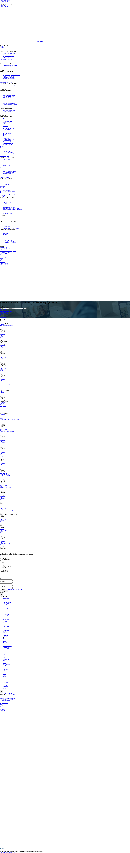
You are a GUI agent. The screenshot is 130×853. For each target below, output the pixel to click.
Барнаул (4, 610)
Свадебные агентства (8, 130)
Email (1, 584)
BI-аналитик (3, 337)
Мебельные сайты (7, 134)
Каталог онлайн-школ (5, 254)
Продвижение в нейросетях (6, 699)
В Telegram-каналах (7, 160)
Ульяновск (5, 678)
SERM (3, 561)
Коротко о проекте (4, 571)
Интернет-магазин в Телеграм (10, 212)
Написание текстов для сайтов (10, 104)
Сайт (1, 578)
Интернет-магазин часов (8, 139)
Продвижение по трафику (9, 56)
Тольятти (5, 672)
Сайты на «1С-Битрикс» (8, 223)
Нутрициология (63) (4, 317)
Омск (4, 650)
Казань (4, 599)
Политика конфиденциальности (7, 852)
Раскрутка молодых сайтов (9, 78)
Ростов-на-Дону (6, 659)
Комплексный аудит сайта (9, 97)
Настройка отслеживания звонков (8, 189)
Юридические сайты (7, 141)
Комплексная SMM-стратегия (9, 171)
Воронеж (5, 616)
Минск (4, 639)
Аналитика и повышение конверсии (8, 701)
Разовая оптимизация (8, 92)
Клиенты (2, 47)
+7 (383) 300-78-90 (4, 1)
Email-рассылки (6, 165)
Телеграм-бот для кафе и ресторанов (11, 208)
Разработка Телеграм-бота (9, 207)
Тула (4, 675)
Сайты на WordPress (7, 224)
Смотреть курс (3, 335)
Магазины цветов (7, 133)
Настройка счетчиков (5, 187)
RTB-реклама (6, 184)
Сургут (4, 670)
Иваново (5, 621)
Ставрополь (5, 669)
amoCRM (5, 232)
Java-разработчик (4, 456)
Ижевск (4, 622)
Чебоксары (5, 685)
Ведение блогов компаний (9, 103)
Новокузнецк (6, 647)
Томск (4, 674)
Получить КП (4, 591)
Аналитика (2, 186)
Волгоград (5, 615)
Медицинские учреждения (9, 217)
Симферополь (6, 666)
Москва (4, 601)
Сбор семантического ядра (9, 94)
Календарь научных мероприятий (8, 251)
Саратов (4, 665)
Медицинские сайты (7, 118)
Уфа (4, 680)
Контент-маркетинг (4, 99)
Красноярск (5, 636)
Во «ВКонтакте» (6, 159)
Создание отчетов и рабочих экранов (8, 194)
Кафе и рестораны (7, 140)
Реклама (2, 146)
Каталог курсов (3, 253)
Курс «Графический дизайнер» (7, 384)
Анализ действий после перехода (7, 191)
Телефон (2, 586)
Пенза (4, 654)
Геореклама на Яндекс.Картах (10, 153)
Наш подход (3, 257)
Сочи (4, 668)
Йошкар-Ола (6, 626)
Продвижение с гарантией (9, 53)
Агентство (2, 255)
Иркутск (5, 624)
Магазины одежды (7, 135)
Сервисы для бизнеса (5, 252)
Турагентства (6, 138)
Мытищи (5, 642)
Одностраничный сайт (8, 202)
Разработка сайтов (4, 703)
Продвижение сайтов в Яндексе (10, 66)
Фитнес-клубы (6, 137)
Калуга (4, 631)
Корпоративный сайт (8, 201)
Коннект (2, 245)
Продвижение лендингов (8, 76)
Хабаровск (5, 682)
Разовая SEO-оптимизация (8, 566)
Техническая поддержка (5, 236)
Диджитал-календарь (5, 247)
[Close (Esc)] (1, 594)
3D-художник (3, 406)
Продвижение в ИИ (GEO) (6, 59)
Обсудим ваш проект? (5, 0)
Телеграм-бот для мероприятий (10, 210)
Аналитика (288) (4, 312)
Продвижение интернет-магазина (10, 73)
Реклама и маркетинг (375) (6, 314)
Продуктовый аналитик (5, 359)
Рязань (4, 660)
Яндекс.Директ (6, 151)
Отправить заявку (13, 1)
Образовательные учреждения (10, 219)
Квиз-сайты (5, 206)
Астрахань (5, 608)
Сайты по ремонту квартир (9, 132)
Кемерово (5, 632)
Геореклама (5, 183)
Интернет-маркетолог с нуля (6, 532)
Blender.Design (3, 370)
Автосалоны (5, 126)
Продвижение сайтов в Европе (10, 86)
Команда (2, 258)
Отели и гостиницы (7, 129)
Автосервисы (6, 127)
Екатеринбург (6, 598)
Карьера (2, 260)
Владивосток (6, 614)
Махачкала (5, 638)
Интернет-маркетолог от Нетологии (8, 499)
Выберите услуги (4, 558)
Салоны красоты (6, 122)
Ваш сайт (2, 592)
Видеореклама (6, 181)
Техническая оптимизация (9, 95)
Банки (4, 123)
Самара (4, 663)
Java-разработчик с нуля (5, 393)
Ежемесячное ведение (8, 173)
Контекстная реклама (5, 147)
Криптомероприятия (5, 248)
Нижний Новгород (7, 602)
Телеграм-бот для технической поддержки (12, 209)
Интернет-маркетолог (5, 475)
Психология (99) (4, 313)
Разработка (2, 195)
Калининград (6, 630)
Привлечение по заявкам (8, 57)
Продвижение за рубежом (6, 82)
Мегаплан (5, 234)
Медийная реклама (4, 177)
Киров (4, 633)
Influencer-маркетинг (7, 174)
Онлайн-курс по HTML (5, 466)
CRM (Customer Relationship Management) (9, 228)
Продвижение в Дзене (8, 111)
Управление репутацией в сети (10, 110)
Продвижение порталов (8, 77)
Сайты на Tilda (6, 226)
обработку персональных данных (15, 589)
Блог (1, 259)
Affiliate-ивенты (3, 249)
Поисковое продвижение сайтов (7, 698)
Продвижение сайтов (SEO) (6, 50)
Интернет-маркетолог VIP (6, 487)
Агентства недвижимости (9, 124)
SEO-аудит (4, 562)
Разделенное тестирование (6, 192)
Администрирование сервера (9, 240)
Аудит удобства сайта (5, 190)
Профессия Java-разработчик (6, 443)
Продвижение (3, 48)
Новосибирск (3, 5)
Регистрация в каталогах (8, 112)
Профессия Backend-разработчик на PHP (9, 419)
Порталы (5, 204)
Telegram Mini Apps (7, 213)
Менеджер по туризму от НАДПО (8, 510)
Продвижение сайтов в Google (10, 65)
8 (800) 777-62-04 (4, 264)
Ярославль (5, 688)
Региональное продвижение (9, 79)
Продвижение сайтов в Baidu (9, 68)
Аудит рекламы (5, 570)
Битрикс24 (5, 233)
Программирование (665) (6, 311)
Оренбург (5, 652)
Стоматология (6, 119)
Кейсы (1, 46)
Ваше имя (2, 581)
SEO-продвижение (6, 559)
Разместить (2, 555)
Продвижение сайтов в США (9, 85)
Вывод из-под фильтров (8, 96)
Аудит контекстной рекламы (9, 152)
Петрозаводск (6, 657)
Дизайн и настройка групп (9, 172)
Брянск (4, 611)
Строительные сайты (7, 121)
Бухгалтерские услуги (8, 143)
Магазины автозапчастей (8, 128)
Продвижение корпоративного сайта (11, 75)
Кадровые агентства (7, 144)
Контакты (2, 262)
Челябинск (5, 686)
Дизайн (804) (3, 309)
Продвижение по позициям (9, 54)
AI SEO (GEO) (5, 567)
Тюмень (4, 676)
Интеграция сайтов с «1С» (9, 241)
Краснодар (5, 635)
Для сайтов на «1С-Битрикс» (9, 242)
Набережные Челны (7, 644)
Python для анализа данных (6, 325)
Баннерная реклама (7, 180)
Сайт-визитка (6, 203)
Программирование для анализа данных (9, 348)
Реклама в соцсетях (4, 156)
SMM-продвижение (4, 167)
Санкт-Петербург (7, 604)
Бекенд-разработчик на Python (7, 431)
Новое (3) (2, 315)
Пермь (4, 655)
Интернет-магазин (7, 199)
